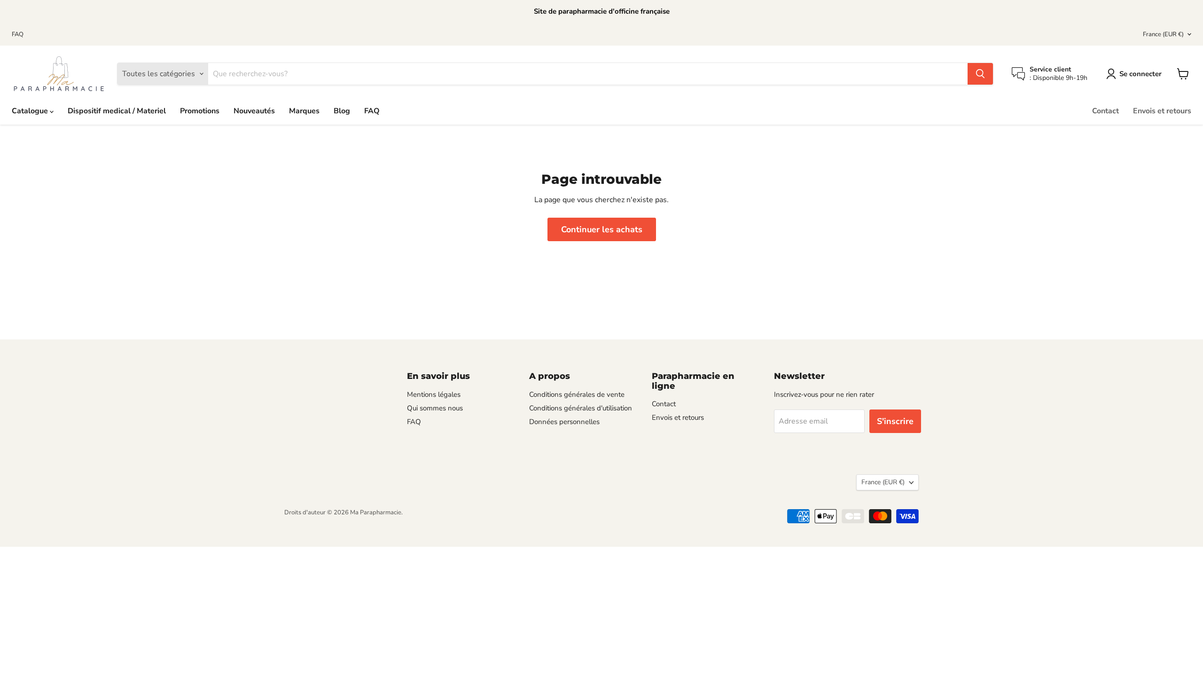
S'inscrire (895, 421)
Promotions (199, 111)
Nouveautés (254, 111)
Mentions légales (434, 394)
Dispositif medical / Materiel (117, 111)
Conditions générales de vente (577, 394)
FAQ (17, 34)
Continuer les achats (601, 229)
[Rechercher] (980, 74)
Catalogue (31, 111)
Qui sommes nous (435, 408)
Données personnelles (564, 421)
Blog (342, 111)
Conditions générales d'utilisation (580, 408)
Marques (304, 111)
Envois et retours (1162, 111)
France (1163, 34)
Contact (1105, 111)
